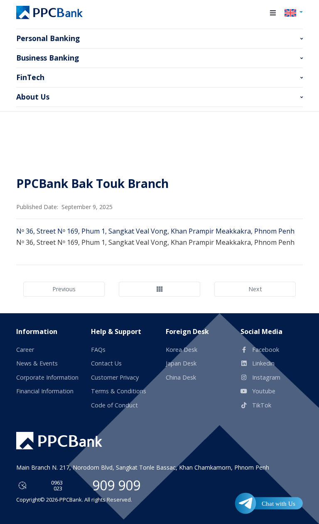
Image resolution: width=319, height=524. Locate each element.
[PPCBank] (49, 12)
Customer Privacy (115, 377)
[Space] (59, 440)
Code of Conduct (114, 405)
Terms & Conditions (118, 391)
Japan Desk (181, 363)
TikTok (260, 405)
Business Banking (47, 58)
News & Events (37, 363)
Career (25, 349)
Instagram (265, 377)
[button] (273, 13)
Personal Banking (48, 38)
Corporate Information (47, 377)
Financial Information (45, 391)
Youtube (262, 391)
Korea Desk (181, 349)
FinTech (30, 77)
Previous (64, 289)
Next (255, 289)
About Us (32, 97)
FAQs (98, 349)
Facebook (264, 349)
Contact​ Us (106, 363)
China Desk (181, 377)
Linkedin (262, 363)
